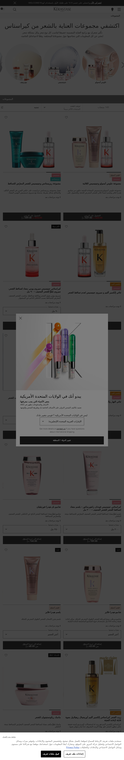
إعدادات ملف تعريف (74, 753)
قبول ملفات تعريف (51, 753)
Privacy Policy (72, 747)
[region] (62, 746)
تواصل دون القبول (9, 737)
